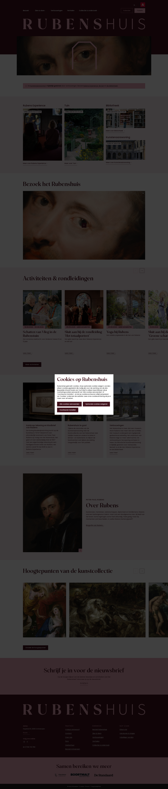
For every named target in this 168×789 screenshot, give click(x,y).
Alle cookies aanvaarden (69, 404)
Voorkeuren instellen (68, 410)
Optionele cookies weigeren (96, 404)
